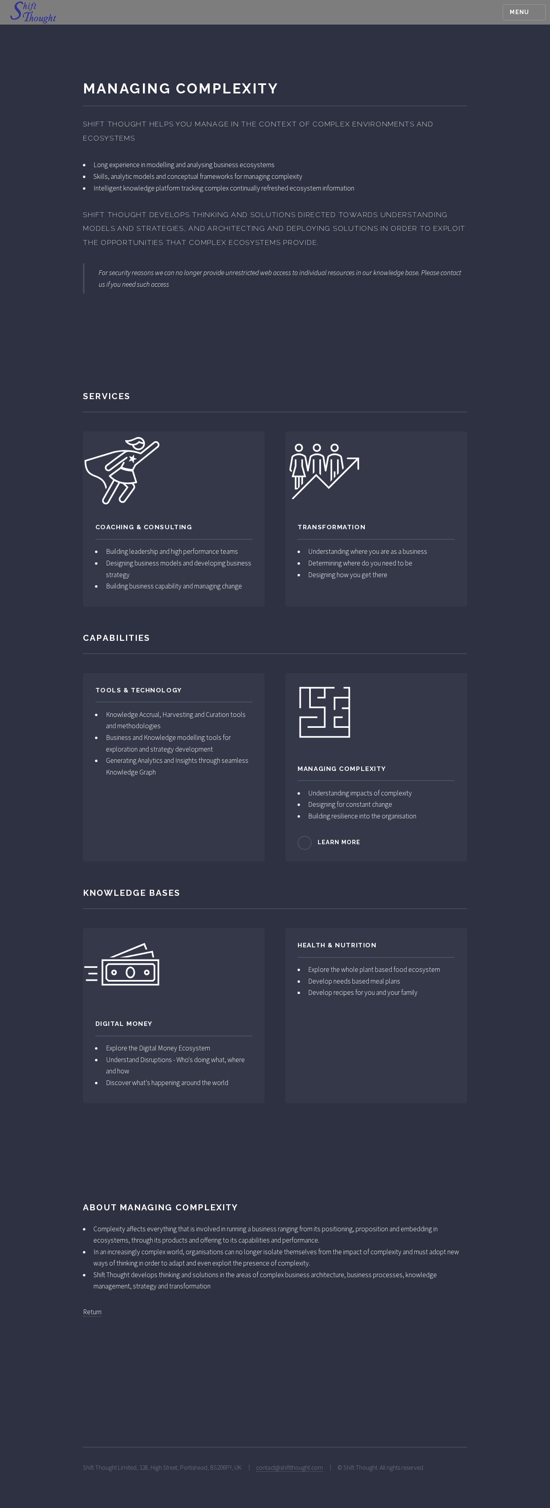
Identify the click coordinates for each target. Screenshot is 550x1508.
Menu (519, 12)
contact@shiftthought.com (289, 1467)
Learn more (339, 842)
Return (92, 1311)
